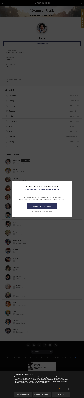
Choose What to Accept (41, 394)
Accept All (61, 394)
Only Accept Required (23, 394)
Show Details (63, 389)
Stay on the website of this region (42, 211)
